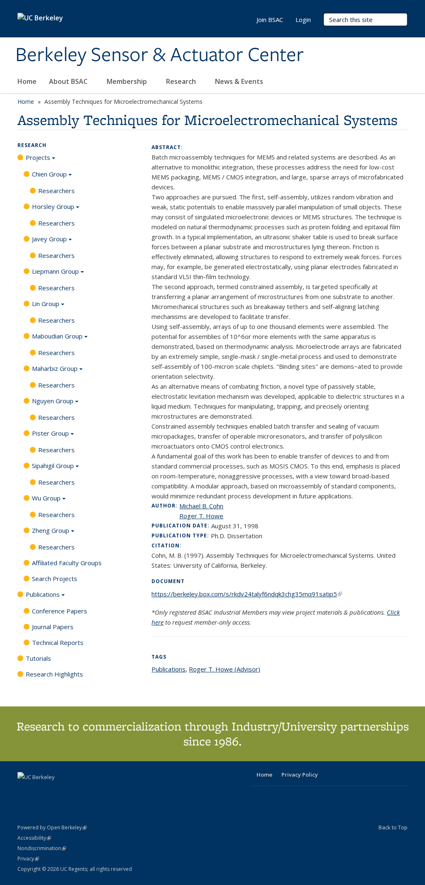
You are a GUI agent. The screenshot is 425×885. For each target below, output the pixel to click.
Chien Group (49, 174)
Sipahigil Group (53, 465)
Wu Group (46, 498)
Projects (38, 157)
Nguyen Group (52, 401)
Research (182, 81)
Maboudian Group (57, 336)
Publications (43, 594)
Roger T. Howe (201, 516)
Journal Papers (52, 627)
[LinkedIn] (41, 791)
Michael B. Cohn (201, 506)
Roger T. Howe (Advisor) (224, 669)
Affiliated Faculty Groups (67, 563)
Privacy (28, 858)
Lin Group (45, 303)
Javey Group (49, 239)
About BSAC (69, 81)
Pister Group (50, 433)
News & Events (240, 81)
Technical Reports (57, 642)
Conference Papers (59, 611)
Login (303, 19)
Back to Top (393, 827)
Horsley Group (53, 206)
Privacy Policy (299, 774)
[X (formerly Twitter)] (25, 791)
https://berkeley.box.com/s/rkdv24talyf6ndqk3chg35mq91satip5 (246, 594)
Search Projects (54, 578)
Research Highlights (54, 674)
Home (27, 81)
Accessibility (34, 837)
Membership (128, 81)
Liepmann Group (55, 271)
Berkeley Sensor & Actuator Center (159, 55)
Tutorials (38, 658)
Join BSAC (269, 19)
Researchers (56, 190)
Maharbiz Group (55, 368)
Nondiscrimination (41, 848)
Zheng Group (50, 530)
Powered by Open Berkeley (52, 827)
